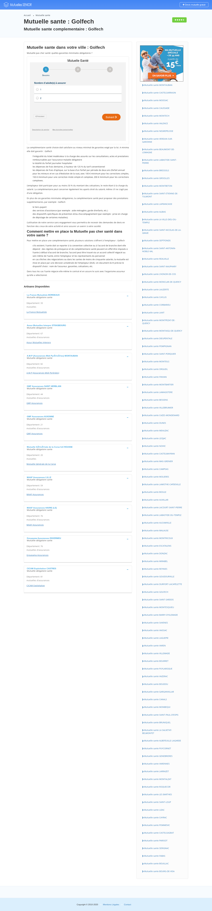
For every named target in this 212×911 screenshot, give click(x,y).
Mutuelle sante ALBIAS (155, 211)
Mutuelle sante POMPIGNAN (157, 346)
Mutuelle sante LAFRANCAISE (158, 204)
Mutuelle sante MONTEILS (156, 361)
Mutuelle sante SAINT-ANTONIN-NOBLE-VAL (159, 250)
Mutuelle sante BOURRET (156, 661)
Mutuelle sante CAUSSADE (156, 108)
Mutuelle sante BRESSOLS (156, 170)
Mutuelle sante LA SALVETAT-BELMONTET (157, 731)
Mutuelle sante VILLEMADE (157, 653)
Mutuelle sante (43, 15)
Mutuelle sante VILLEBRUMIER (158, 407)
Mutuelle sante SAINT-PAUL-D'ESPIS (161, 714)
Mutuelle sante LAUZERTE (156, 289)
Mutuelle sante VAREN (155, 645)
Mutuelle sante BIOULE (155, 492)
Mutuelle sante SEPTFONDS (157, 240)
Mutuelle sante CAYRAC (155, 817)
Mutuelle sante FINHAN (155, 377)
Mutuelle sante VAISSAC (155, 630)
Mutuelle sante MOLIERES (156, 476)
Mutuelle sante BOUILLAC (156, 863)
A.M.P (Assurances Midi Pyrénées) (43, 372)
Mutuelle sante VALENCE (156, 123)
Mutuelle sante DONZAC (156, 553)
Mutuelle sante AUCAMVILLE (157, 522)
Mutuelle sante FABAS (154, 855)
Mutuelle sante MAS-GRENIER (158, 461)
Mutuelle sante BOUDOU (156, 684)
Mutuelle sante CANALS (155, 699)
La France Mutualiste (37, 312)
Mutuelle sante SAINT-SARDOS (159, 599)
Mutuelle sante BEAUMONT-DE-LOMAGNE (158, 151)
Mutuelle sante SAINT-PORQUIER (160, 353)
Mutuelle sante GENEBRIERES (158, 756)
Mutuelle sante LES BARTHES (158, 794)
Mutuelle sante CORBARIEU (157, 304)
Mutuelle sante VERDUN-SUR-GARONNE (157, 140)
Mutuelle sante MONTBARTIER (158, 384)
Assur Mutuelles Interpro (39, 342)
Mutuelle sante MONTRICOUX (158, 538)
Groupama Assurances (37, 555)
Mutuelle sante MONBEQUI (157, 707)
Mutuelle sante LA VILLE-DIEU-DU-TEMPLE (159, 221)
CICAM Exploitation (36, 585)
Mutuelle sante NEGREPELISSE (158, 131)
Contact (127, 904)
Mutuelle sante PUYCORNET (157, 748)
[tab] (78, 296)
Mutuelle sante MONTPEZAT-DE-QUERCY (158, 322)
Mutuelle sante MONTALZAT (157, 779)
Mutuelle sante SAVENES (156, 622)
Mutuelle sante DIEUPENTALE (158, 338)
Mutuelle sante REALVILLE (156, 258)
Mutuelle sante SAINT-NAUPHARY (160, 266)
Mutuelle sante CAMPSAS (156, 469)
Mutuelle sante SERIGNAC (156, 848)
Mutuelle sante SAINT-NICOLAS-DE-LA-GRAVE (161, 231)
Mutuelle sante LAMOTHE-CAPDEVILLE (162, 484)
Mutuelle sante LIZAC (154, 809)
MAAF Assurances (35, 494)
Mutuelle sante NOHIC (155, 446)
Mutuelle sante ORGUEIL (156, 369)
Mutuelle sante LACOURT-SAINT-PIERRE (163, 507)
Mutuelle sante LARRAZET (156, 771)
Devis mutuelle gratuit (194, 4)
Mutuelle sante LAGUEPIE (156, 638)
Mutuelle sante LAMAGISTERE (158, 392)
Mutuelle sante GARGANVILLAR (159, 691)
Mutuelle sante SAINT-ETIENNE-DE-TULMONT (160, 195)
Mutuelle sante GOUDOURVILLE (159, 576)
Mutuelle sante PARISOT (155, 840)
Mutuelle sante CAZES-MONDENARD (161, 415)
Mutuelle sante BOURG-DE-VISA (159, 871)
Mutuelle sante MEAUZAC (156, 430)
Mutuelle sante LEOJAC (155, 438)
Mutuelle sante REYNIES (155, 568)
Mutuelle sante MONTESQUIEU (159, 607)
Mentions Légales (111, 904)
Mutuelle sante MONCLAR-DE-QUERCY (162, 281)
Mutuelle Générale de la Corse (41, 464)
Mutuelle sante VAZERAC (156, 676)
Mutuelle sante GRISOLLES (157, 178)
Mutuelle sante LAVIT (154, 312)
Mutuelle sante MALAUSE (156, 530)
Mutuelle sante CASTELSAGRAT (159, 832)
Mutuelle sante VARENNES (157, 763)
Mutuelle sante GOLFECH (156, 592)
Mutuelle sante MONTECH (156, 115)
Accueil (27, 15)
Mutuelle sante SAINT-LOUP (157, 802)
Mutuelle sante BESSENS (156, 399)
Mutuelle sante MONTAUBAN (158, 85)
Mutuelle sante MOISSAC (156, 100)
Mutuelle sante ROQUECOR (157, 786)
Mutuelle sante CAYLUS (155, 297)
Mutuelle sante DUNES (155, 423)
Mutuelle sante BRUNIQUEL (157, 722)
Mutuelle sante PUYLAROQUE (158, 668)
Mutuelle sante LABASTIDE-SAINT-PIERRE (159, 161)
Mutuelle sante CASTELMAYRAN (159, 453)
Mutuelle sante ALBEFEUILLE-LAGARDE (162, 740)
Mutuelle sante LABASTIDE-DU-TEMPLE (162, 515)
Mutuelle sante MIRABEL (156, 561)
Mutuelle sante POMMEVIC (157, 825)
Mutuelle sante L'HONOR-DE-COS (160, 274)
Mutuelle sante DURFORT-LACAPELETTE (163, 584)
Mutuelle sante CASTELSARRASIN (160, 92)
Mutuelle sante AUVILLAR (156, 499)
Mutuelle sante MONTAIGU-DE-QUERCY (163, 330)
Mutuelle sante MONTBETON (158, 185)
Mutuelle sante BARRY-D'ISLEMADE (161, 614)
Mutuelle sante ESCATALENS (157, 545)
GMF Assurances (35, 403)
